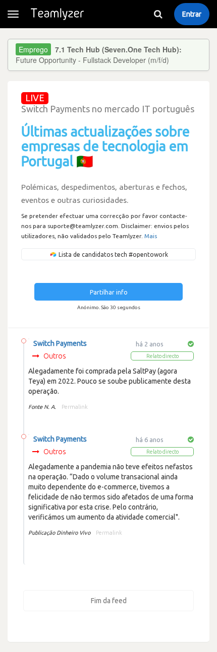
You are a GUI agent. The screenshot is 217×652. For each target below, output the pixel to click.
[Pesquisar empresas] (158, 14)
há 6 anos (150, 439)
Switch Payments (60, 343)
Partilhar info (109, 292)
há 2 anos (150, 343)
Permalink (75, 407)
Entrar (191, 14)
